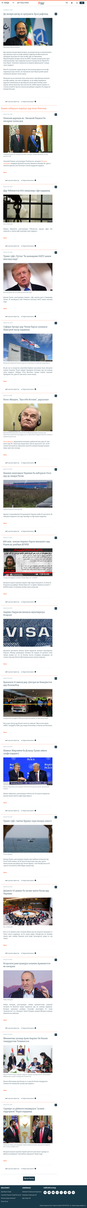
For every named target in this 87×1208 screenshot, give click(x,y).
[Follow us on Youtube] (53, 1192)
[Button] (12, 102)
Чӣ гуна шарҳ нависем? (8, 1198)
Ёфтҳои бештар (29, 1178)
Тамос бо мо (4, 1201)
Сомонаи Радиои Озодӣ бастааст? (11, 1195)
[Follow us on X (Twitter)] (61, 1192)
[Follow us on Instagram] (57, 1192)
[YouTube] (72, 3)
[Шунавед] (77, 3)
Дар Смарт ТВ (26, 1198)
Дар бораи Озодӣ (6, 1191)
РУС (67, 3)
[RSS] (69, 1192)
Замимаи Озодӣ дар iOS (29, 1195)
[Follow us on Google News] (45, 1192)
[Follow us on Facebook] (49, 1192)
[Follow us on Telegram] (65, 1192)
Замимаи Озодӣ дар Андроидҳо (32, 1191)
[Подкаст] (73, 1192)
